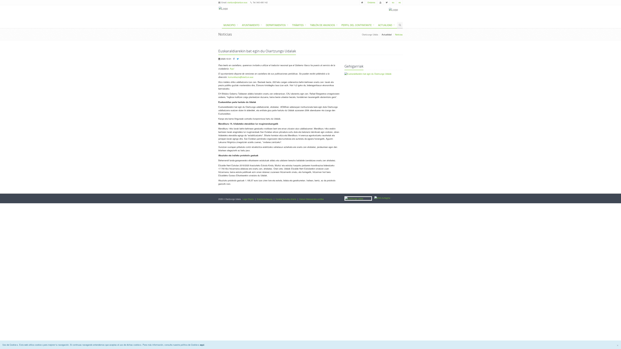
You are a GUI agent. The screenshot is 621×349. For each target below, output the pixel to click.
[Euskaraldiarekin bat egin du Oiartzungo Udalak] (373, 73)
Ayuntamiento (250, 25)
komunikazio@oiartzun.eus (240, 77)
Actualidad (385, 25)
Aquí (232, 68)
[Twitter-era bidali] (238, 58)
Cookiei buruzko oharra (286, 199)
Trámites (298, 25)
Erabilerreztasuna (264, 199)
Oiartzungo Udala (370, 34)
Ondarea (371, 2)
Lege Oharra (248, 199)
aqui (202, 344)
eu (393, 2)
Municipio (229, 25)
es (400, 2)
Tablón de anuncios (322, 25)
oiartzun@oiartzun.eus (237, 2)
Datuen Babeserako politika (311, 199)
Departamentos (276, 25)
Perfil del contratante (356, 25)
